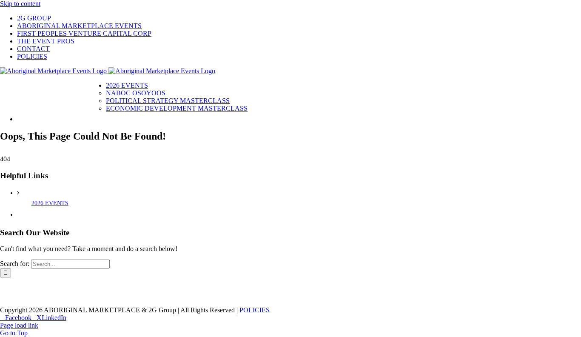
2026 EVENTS (49, 203)
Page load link (19, 325)
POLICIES (254, 310)
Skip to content (20, 3)
